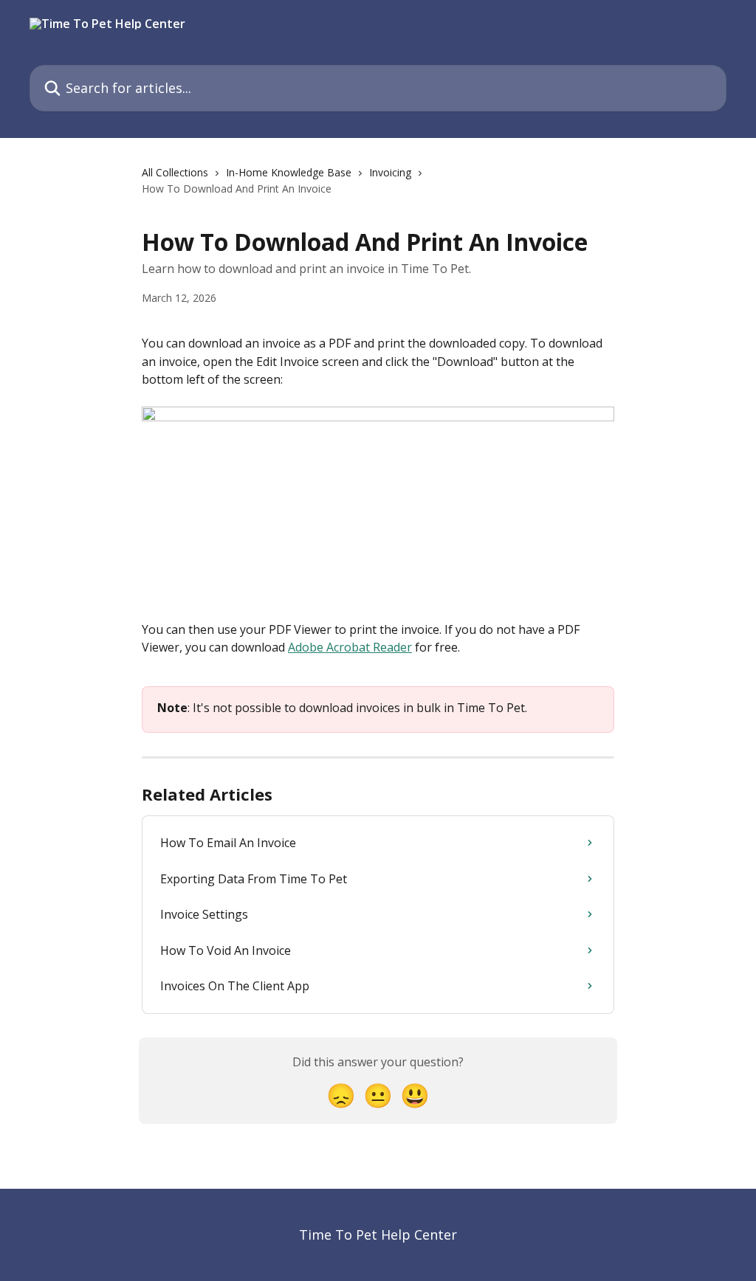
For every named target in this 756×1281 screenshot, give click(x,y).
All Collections (175, 172)
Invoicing (390, 172)
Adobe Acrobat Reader (350, 647)
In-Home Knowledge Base (288, 172)
